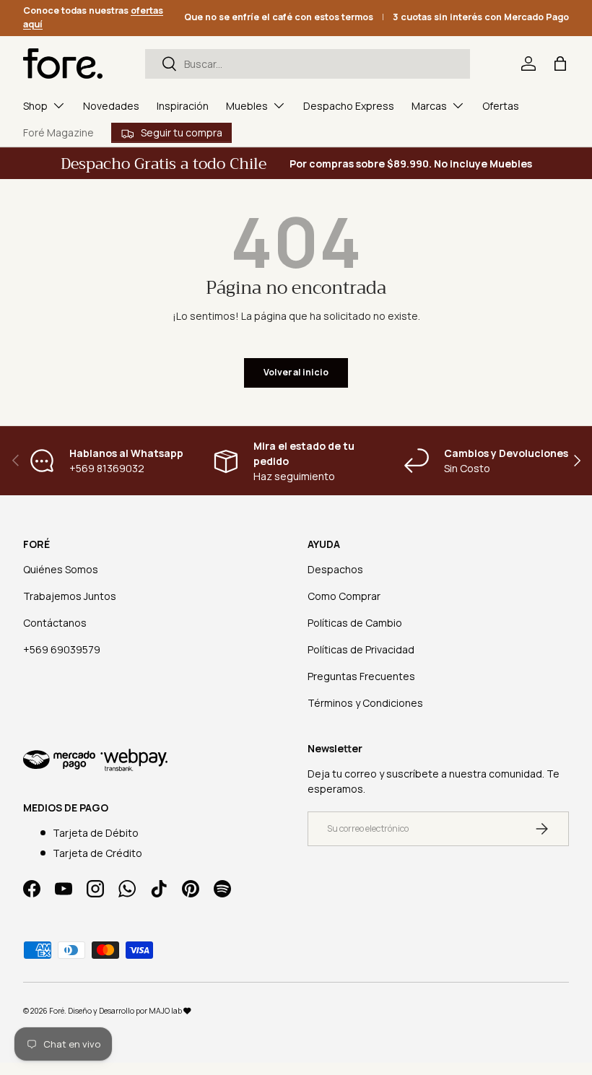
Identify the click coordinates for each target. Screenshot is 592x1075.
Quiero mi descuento (296, 631)
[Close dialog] (429, 381)
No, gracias (296, 680)
